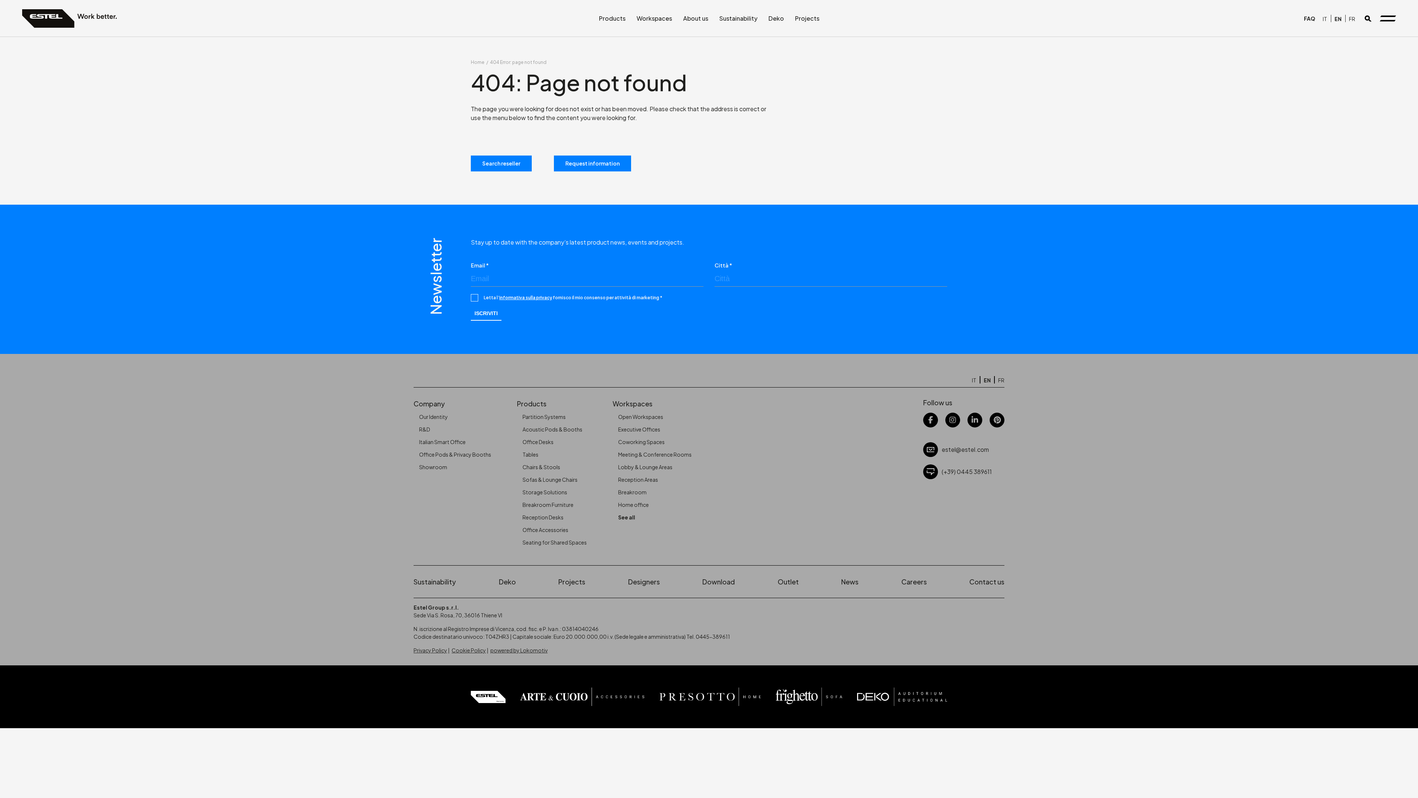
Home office (633, 504)
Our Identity (433, 416)
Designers (644, 581)
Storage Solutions (545, 492)
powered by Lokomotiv (519, 650)
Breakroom (632, 492)
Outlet (788, 581)
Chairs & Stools (541, 467)
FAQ (1309, 18)
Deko (776, 18)
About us (695, 18)
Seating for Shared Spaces (555, 542)
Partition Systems (544, 416)
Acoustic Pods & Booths (552, 429)
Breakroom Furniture (548, 504)
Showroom (433, 467)
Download (718, 581)
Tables (530, 454)
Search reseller (501, 163)
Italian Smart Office (442, 442)
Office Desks (538, 442)
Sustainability (738, 18)
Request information (592, 163)
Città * (723, 265)
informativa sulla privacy (525, 297)
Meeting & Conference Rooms (655, 454)
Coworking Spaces (641, 442)
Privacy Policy (430, 650)
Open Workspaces (640, 416)
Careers (914, 581)
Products (612, 18)
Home (477, 62)
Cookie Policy (469, 650)
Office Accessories (545, 529)
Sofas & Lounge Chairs (550, 479)
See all (626, 517)
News (850, 581)
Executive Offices (639, 429)
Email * (480, 265)
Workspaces (654, 18)
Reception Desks (543, 517)
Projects (807, 18)
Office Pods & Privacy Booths (455, 454)
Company (429, 403)
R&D (424, 429)
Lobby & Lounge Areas (645, 467)
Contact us (986, 581)
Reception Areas (638, 479)
